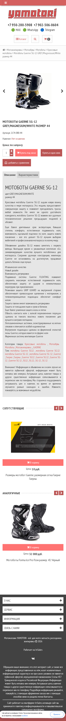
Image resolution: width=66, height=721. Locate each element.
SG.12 (31, 360)
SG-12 (38, 360)
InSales (39, 649)
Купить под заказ (27, 152)
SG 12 (44, 360)
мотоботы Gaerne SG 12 (41, 354)
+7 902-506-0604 (46, 25)
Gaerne (57, 354)
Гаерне (9, 357)
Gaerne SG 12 (15, 360)
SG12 (25, 360)
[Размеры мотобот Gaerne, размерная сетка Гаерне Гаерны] (33, 437)
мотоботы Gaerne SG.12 (48, 350)
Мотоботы (40, 49)
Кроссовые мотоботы (35, 344)
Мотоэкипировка (14, 49)
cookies (25, 715)
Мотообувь (29, 49)
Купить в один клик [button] (51, 152)
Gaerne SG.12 (42, 357)
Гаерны (17, 357)
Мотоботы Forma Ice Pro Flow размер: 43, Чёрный (33, 560)
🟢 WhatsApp (30, 30)
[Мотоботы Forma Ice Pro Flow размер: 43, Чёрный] (33, 522)
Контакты (48, 696)
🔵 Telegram (47, 30)
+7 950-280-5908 (20, 25)
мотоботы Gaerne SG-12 (16, 354)
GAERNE (37, 347)
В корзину (34, 462)
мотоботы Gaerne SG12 (22, 350)
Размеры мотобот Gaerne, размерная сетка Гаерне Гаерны (33, 476)
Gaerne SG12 (28, 357)
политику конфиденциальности (29, 706)
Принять (57, 714)
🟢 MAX (16, 30)
